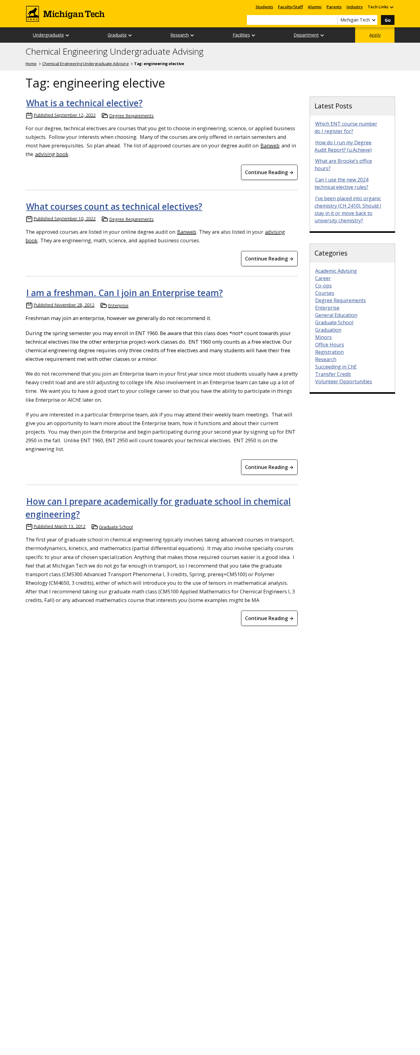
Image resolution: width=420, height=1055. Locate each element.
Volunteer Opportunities (343, 381)
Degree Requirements (131, 116)
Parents (334, 7)
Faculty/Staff (290, 7)
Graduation (328, 329)
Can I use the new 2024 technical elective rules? (341, 183)
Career (323, 278)
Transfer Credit (333, 374)
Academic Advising (336, 271)
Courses (324, 293)
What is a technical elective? (84, 103)
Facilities (241, 35)
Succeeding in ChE (336, 366)
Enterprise (118, 305)
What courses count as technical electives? (114, 206)
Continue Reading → (269, 172)
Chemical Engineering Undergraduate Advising (115, 51)
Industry (355, 7)
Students (264, 7)
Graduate (117, 35)
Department (306, 35)
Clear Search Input (333, 20)
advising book (51, 154)
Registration (329, 352)
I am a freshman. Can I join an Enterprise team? (124, 293)
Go (388, 20)
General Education (336, 315)
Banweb (269, 145)
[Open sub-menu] (391, 7)
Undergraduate (48, 35)
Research (179, 35)
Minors (323, 337)
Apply (375, 35)
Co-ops (323, 285)
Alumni (315, 7)
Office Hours (329, 344)
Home (31, 63)
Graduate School (116, 527)
